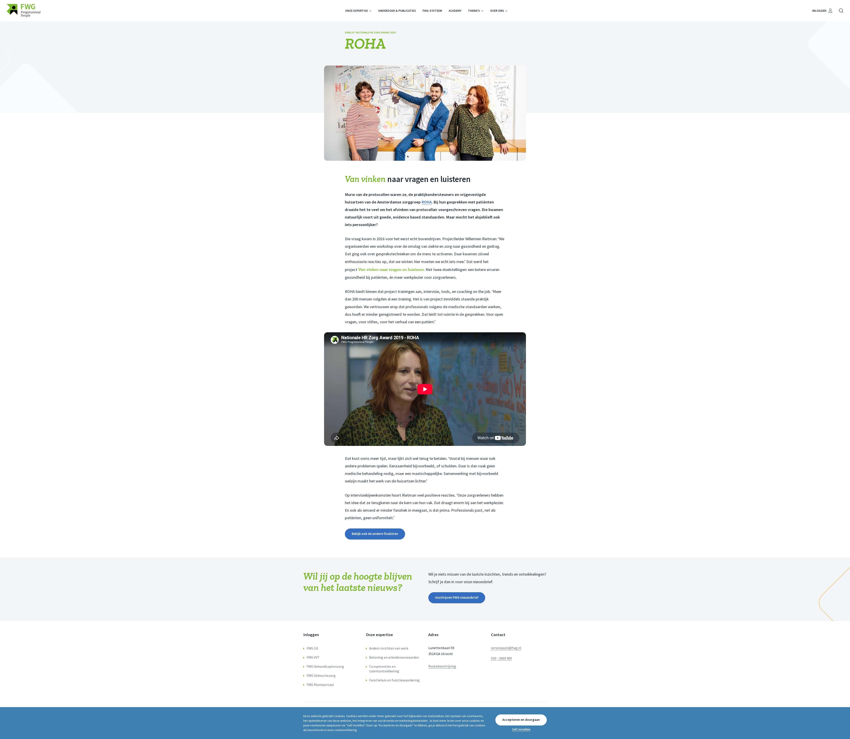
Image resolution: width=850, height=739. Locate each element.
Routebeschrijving (442, 666)
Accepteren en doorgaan (521, 720)
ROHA (426, 202)
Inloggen (819, 11)
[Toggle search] (841, 10)
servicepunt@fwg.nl (506, 648)
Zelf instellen (521, 729)
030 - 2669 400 (501, 658)
